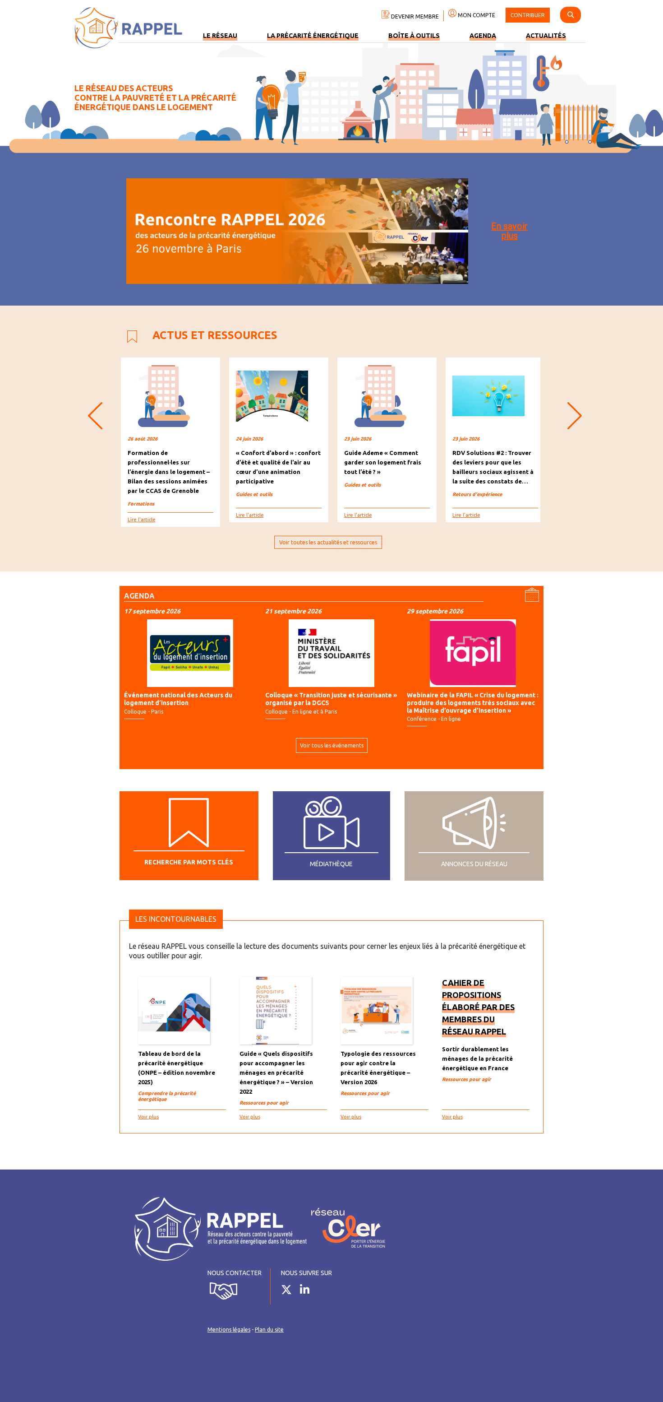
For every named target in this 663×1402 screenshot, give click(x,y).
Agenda (483, 35)
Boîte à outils (414, 35)
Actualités (546, 35)
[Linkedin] (308, 1291)
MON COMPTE (475, 15)
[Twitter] (290, 1291)
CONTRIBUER (528, 15)
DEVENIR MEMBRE (414, 16)
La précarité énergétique (313, 35)
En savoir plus (509, 231)
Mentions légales (228, 1329)
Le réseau (220, 35)
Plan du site (269, 1329)
